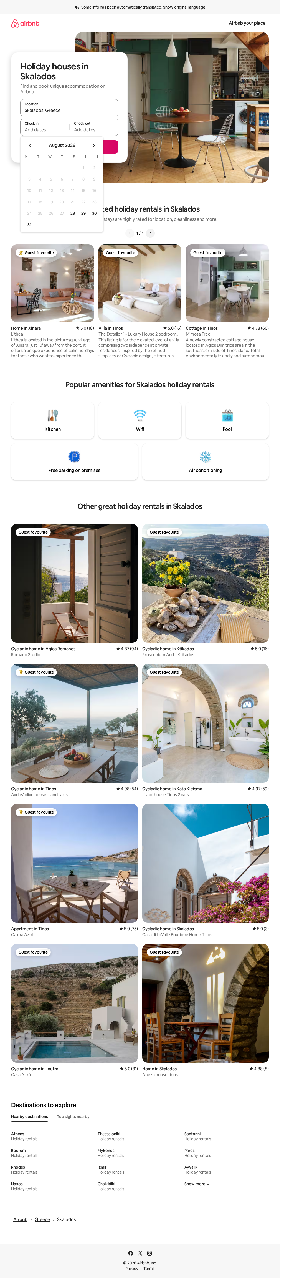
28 (72, 213)
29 (83, 213)
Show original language (184, 7)
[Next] (150, 233)
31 (29, 224)
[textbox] (45, 129)
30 (94, 213)
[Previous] (129, 233)
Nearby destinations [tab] (29, 1116)
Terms (149, 1268)
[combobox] (69, 110)
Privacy (131, 1268)
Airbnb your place (247, 23)
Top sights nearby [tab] (73, 1116)
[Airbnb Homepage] (25, 23)
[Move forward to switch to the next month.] (93, 145)
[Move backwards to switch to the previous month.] (30, 145)
